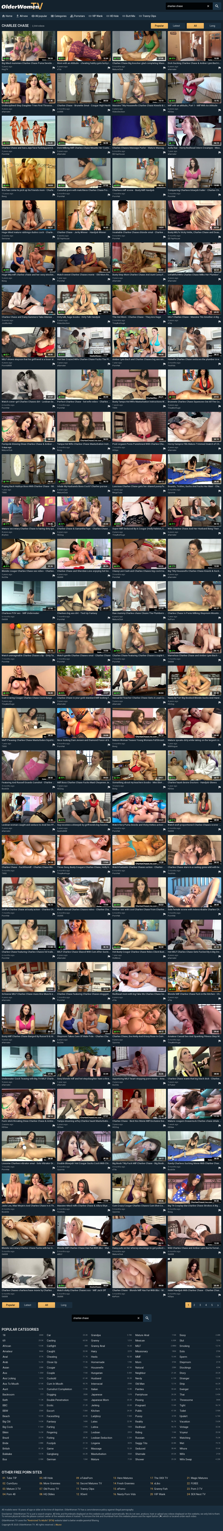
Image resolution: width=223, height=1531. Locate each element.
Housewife (97, 1367)
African (7, 1346)
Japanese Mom (100, 1400)
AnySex (5, 535)
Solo (182, 1351)
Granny (95, 1340)
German (51, 1459)
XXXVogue (173, 746)
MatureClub (117, 69)
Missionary (141, 1351)
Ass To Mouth (11, 1383)
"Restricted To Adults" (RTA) (40, 1520)
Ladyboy (96, 1416)
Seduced (140, 1448)
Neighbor (140, 1373)
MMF (138, 1356)
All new (22, 16)
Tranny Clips (147, 16)
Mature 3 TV (14, 1488)
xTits (59, 69)
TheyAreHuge (118, 323)
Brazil (6, 1437)
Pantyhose (141, 1394)
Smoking (185, 1346)
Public (138, 1410)
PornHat (5, 154)
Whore (183, 1448)
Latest (176, 25)
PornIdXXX (7, 365)
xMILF (59, 1254)
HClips (115, 450)
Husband (96, 1378)
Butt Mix (128, 16)
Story (183, 1373)
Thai (182, 1394)
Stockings (185, 1367)
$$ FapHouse (118, 154)
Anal (5, 1356)
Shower (139, 1459)
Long (212, 25)
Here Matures (125, 1478)
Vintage (184, 1427)
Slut (182, 1340)
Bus (5, 1459)
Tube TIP (12, 1478)
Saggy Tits (141, 1443)
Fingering (52, 1432)
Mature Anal (142, 1335)
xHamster (172, 69)
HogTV (5, 69)
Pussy (138, 1416)
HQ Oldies (49, 1494)
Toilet (183, 1410)
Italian (94, 1389)
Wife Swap (186, 1459)
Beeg (4, 196)
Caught (51, 1351)
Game (50, 1448)
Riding (138, 1432)
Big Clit (6, 1421)
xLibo (157, 1483)
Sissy (183, 1335)
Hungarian (97, 1373)
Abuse (58, 1525)
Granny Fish (161, 1488)
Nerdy (138, 1378)
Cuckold (51, 1378)
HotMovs (116, 958)
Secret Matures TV (91, 1483)
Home (7, 16)
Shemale (140, 1454)
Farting (51, 1427)
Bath (5, 1400)
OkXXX (60, 577)
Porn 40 (11, 1494)
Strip (182, 1383)
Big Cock (8, 1427)
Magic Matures (199, 1478)
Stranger (184, 1378)
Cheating (52, 1356)
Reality (139, 1421)
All (195, 25)
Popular (159, 25)
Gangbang (52, 1454)
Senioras (6, 238)
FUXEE (194, 1483)
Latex (94, 1421)
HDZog (60, 535)
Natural (139, 1367)
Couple (51, 1373)
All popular (39, 16)
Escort (50, 1410)
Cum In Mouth (55, 1383)
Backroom (8, 1394)
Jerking (95, 1405)
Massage (96, 1448)
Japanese (96, 1394)
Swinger (184, 1389)
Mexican (140, 1340)
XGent (83, 1494)
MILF (138, 1346)
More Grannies (52, 1483)
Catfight (51, 1346)
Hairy (94, 1351)
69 (4, 1340)
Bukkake (7, 1454)
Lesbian (95, 1432)
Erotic (50, 1405)
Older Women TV (22, 6)
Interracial (96, 1383)
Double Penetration (58, 1400)
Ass (5, 1373)
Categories (59, 16)
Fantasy (51, 1421)
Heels (94, 1356)
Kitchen (95, 1410)
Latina (94, 1427)
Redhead (140, 1427)
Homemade (98, 1362)
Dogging (51, 1394)
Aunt (5, 1389)
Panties (139, 1389)
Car (49, 1335)
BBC (5, 1405)
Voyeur (184, 1432)
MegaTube (117, 492)
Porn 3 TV (196, 1488)
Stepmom (185, 1362)
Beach (6, 1416)
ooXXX (60, 112)
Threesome (186, 1400)
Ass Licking (9, 1378)
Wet (182, 1443)
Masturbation (98, 1454)
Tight (182, 1405)
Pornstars (77, 16)
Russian (139, 1437)
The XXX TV (161, 1478)
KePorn (171, 619)
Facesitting (53, 1416)
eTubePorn (86, 1478)
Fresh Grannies (125, 1483)
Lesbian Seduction (101, 1437)
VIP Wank (95, 16)
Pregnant (140, 1405)
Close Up (52, 1362)
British (6, 1448)
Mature (95, 1459)
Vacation (185, 1421)
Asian (6, 1367)
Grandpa (96, 1335)
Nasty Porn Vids (126, 1494)
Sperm (183, 1356)
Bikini (5, 1432)
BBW (5, 1410)
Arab (5, 1362)
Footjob (51, 1443)
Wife (182, 1454)
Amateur (8, 1351)
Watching (185, 1437)
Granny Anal (98, 1346)
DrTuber (171, 1085)
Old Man (140, 1383)
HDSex (171, 112)
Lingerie (95, 1443)
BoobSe (5, 789)
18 (4, 1335)
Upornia (171, 492)
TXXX (114, 408)
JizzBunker (7, 323)
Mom (138, 1362)
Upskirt (183, 1416)
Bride (5, 1443)
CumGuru (12, 1483)
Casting (51, 1340)
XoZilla (5, 577)
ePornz (121, 1488)
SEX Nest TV (198, 1494)
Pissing (139, 1400)
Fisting (50, 1437)
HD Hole (112, 16)
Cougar (51, 1367)
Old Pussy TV (51, 1488)
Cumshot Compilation (59, 1389)
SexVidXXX (62, 831)
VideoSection (118, 112)
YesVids (171, 365)
